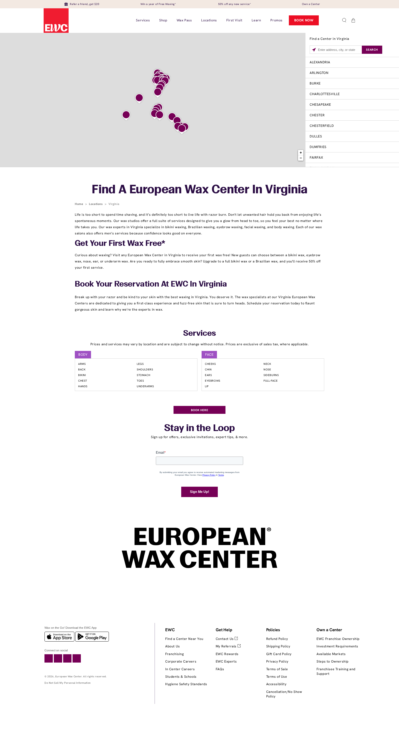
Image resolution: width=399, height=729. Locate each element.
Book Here (199, 410)
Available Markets (331, 654)
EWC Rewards (227, 654)
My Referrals (227, 646)
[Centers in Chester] (159, 115)
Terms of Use (276, 676)
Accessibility (276, 684)
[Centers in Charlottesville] (139, 98)
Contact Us (225, 639)
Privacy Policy (277, 661)
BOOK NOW (304, 20)
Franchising (174, 654)
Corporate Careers (180, 661)
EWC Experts (226, 661)
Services (199, 333)
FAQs (220, 669)
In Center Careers (180, 669)
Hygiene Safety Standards (186, 684)
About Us (172, 646)
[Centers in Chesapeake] (182, 129)
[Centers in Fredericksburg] (157, 93)
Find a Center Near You (184, 639)
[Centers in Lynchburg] (126, 115)
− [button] (301, 158)
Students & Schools (181, 676)
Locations (96, 204)
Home (79, 204)
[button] (344, 20)
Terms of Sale (277, 669)
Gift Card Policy (279, 654)
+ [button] (301, 152)
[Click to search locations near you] (314, 50)
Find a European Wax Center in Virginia (199, 190)
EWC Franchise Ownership (338, 639)
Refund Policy (277, 639)
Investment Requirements (337, 646)
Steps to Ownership (332, 661)
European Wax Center (68, 676)
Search (372, 49)
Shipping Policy (278, 646)
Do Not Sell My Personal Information (67, 683)
